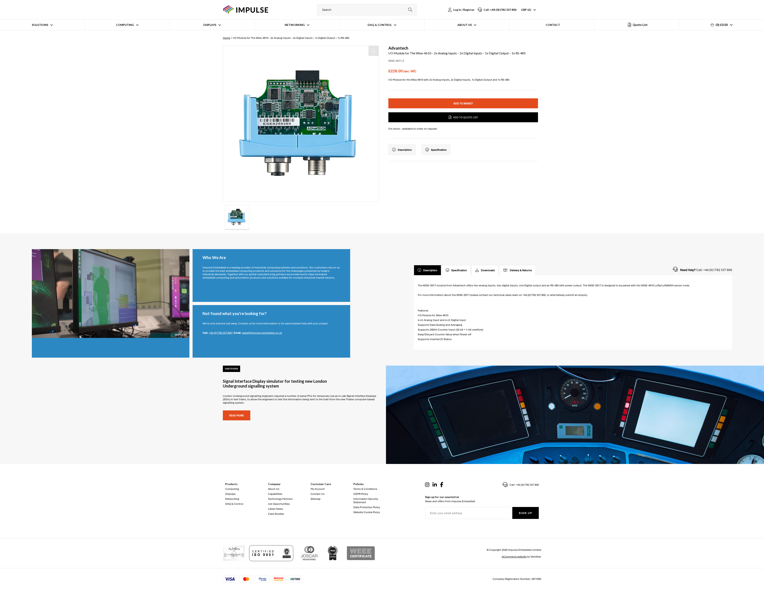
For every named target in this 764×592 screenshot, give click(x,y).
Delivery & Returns (521, 270)
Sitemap (316, 499)
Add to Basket (463, 103)
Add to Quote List (465, 117)
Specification (439, 150)
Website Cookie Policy (366, 512)
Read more (236, 415)
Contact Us (318, 494)
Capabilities (275, 494)
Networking (295, 24)
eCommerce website (514, 556)
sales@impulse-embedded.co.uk (262, 333)
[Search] (410, 9)
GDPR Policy (360, 494)
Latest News (275, 509)
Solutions (40, 24)
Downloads (488, 270)
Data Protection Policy (366, 507)
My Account (318, 489)
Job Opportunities (279, 504)
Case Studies (276, 514)
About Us (464, 24)
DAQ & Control (380, 24)
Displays (209, 24)
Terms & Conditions (365, 489)
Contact (553, 24)
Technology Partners (280, 499)
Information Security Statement (365, 500)
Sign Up (525, 513)
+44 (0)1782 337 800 (220, 333)
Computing (125, 24)
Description (405, 150)
